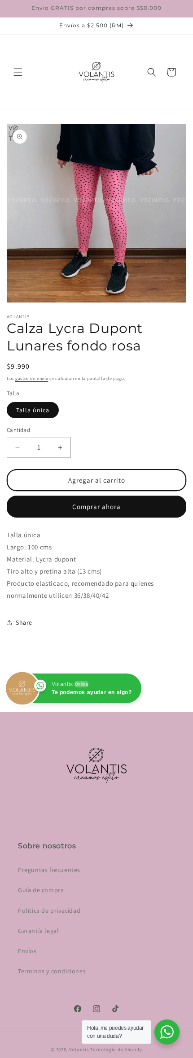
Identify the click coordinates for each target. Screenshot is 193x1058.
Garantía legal (38, 931)
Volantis (79, 1049)
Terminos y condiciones (52, 971)
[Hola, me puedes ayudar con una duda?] (167, 1032)
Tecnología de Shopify (116, 1049)
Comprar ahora (96, 506)
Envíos (27, 951)
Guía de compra (41, 890)
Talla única (32, 410)
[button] (18, 72)
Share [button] (24, 622)
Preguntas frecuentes (49, 870)
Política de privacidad (49, 911)
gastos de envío (31, 378)
